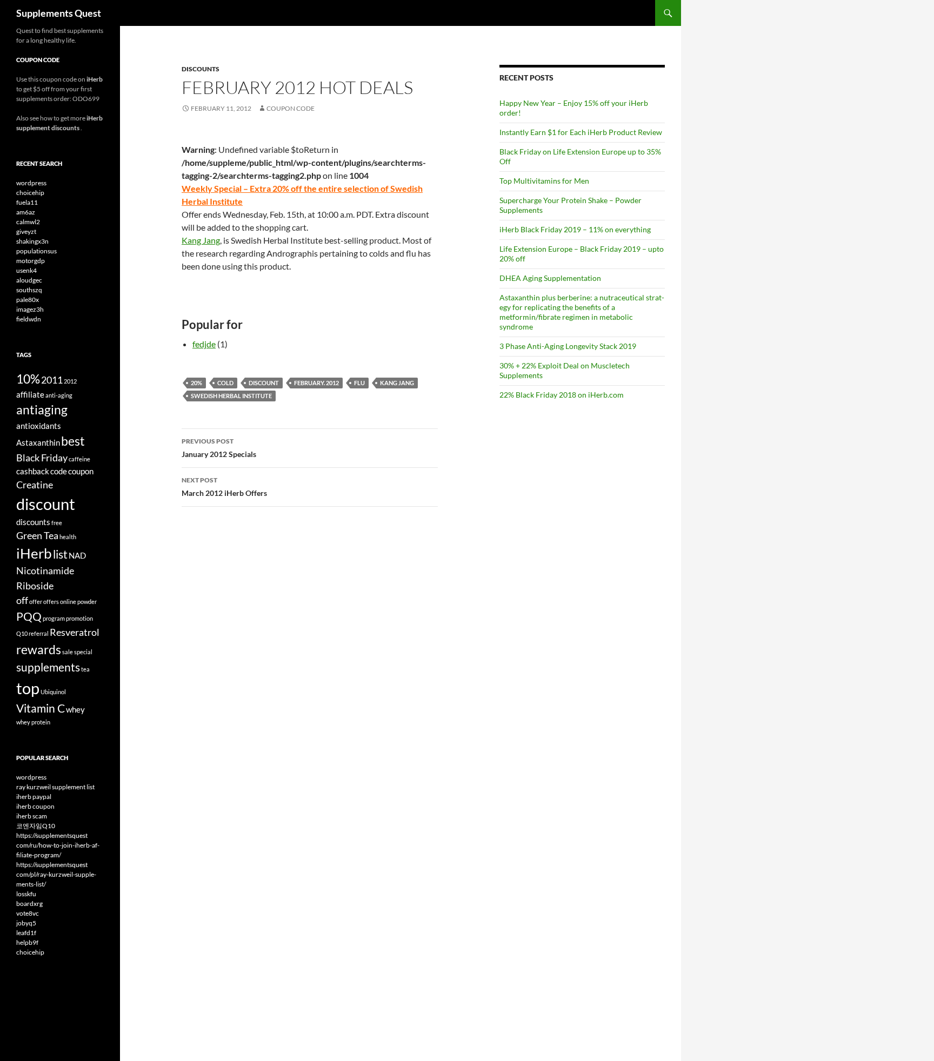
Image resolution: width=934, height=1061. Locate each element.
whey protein (33, 722)
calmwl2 (28, 222)
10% (28, 378)
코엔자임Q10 (35, 826)
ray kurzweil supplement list (55, 787)
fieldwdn (28, 319)
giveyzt (26, 231)
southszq (29, 290)
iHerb (34, 553)
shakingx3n (32, 241)
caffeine (79, 458)
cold (225, 382)
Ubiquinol (53, 691)
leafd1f (26, 933)
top (27, 688)
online (68, 601)
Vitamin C (40, 708)
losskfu (26, 894)
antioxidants (38, 426)
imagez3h (30, 309)
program (54, 618)
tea (85, 669)
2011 (52, 380)
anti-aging (58, 395)
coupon (81, 471)
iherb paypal (33, 797)
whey (75, 709)
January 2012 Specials (219, 448)
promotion (79, 618)
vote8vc (27, 913)
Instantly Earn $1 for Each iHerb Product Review (580, 132)
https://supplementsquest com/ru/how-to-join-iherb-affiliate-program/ (57, 845)
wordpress (31, 183)
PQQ (29, 616)
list (60, 554)
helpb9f (27, 942)
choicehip (30, 193)
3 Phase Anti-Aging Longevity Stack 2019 (567, 346)
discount (264, 382)
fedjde (204, 344)
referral (39, 633)
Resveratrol (74, 632)
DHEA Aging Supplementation (550, 278)
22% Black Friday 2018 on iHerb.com (561, 394)
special (83, 651)
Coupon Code (290, 108)
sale (67, 651)
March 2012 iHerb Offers (224, 487)
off (22, 600)
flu (359, 382)
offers (51, 601)
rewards (38, 649)
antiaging (42, 409)
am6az (25, 212)
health (67, 536)
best (73, 440)
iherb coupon (35, 806)
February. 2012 (316, 382)
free (56, 522)
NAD (77, 555)
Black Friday (42, 458)
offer (35, 601)
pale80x (27, 300)
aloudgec (29, 280)
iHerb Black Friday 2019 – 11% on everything (575, 229)
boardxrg (29, 903)
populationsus (36, 251)
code (58, 471)
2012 (70, 381)
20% (196, 382)
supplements (48, 667)
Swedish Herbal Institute (231, 395)
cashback (32, 471)
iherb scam (31, 816)
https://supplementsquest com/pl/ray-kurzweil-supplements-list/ (56, 874)
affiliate (30, 394)
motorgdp (30, 261)
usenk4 (26, 270)
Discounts (200, 69)
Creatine (34, 485)
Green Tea (37, 535)
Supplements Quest (58, 13)
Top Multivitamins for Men (544, 180)
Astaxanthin (38, 442)
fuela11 (27, 202)
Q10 (22, 633)
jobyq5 (26, 923)
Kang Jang (201, 240)
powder (87, 601)
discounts (33, 522)
